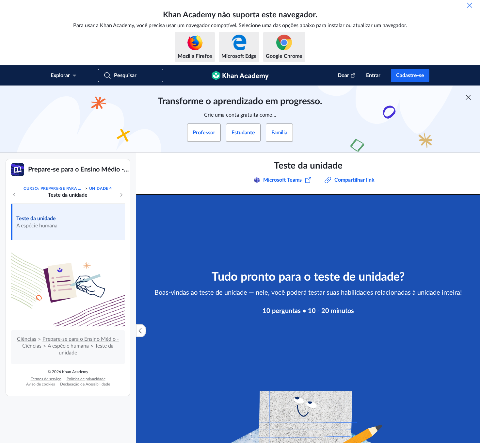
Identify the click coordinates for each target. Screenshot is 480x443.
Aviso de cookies (40, 384)
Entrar (373, 75)
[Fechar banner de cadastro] (468, 97)
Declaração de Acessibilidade (85, 384)
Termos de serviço (46, 379)
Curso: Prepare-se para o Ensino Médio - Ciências (54, 188)
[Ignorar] (469, 5)
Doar (343, 75)
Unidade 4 (100, 188)
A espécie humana (68, 346)
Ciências (26, 339)
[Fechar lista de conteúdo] (141, 330)
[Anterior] (14, 195)
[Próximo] (121, 195)
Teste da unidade (36, 218)
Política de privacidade (86, 379)
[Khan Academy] (240, 75)
